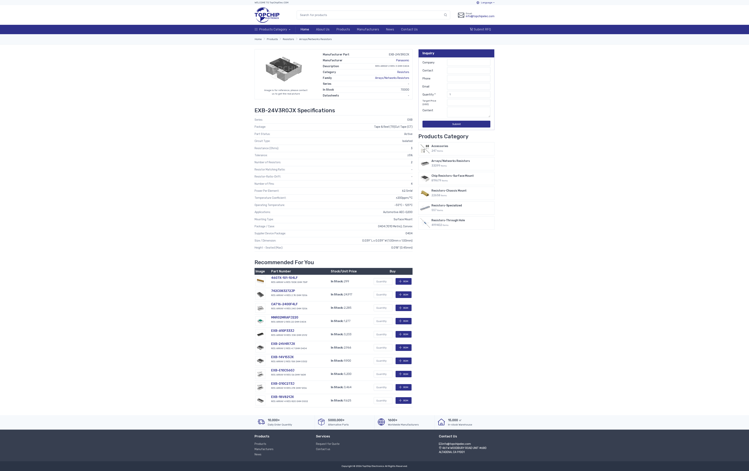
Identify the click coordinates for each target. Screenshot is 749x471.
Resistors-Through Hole (448, 220)
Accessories (439, 146)
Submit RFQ (482, 29)
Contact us (323, 449)
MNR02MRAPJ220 (284, 317)
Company (428, 62)
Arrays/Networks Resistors (315, 39)
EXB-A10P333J (282, 331)
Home (305, 29)
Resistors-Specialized (446, 205)
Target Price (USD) (429, 102)
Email (425, 86)
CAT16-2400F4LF (284, 304)
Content (427, 110)
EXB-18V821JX (282, 397)
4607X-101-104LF (284, 278)
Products (343, 29)
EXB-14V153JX (282, 357)
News (390, 29)
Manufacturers (368, 29)
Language (486, 2)
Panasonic (402, 60)
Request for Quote (328, 444)
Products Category (273, 29)
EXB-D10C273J (282, 383)
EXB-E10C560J (282, 370)
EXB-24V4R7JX (283, 344)
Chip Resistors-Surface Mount (452, 176)
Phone (426, 78)
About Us (322, 29)
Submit (456, 124)
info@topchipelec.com (480, 16)
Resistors (288, 39)
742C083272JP (283, 291)
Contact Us (409, 29)
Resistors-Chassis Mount (449, 190)
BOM (405, 281)
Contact (427, 70)
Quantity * (429, 94)
